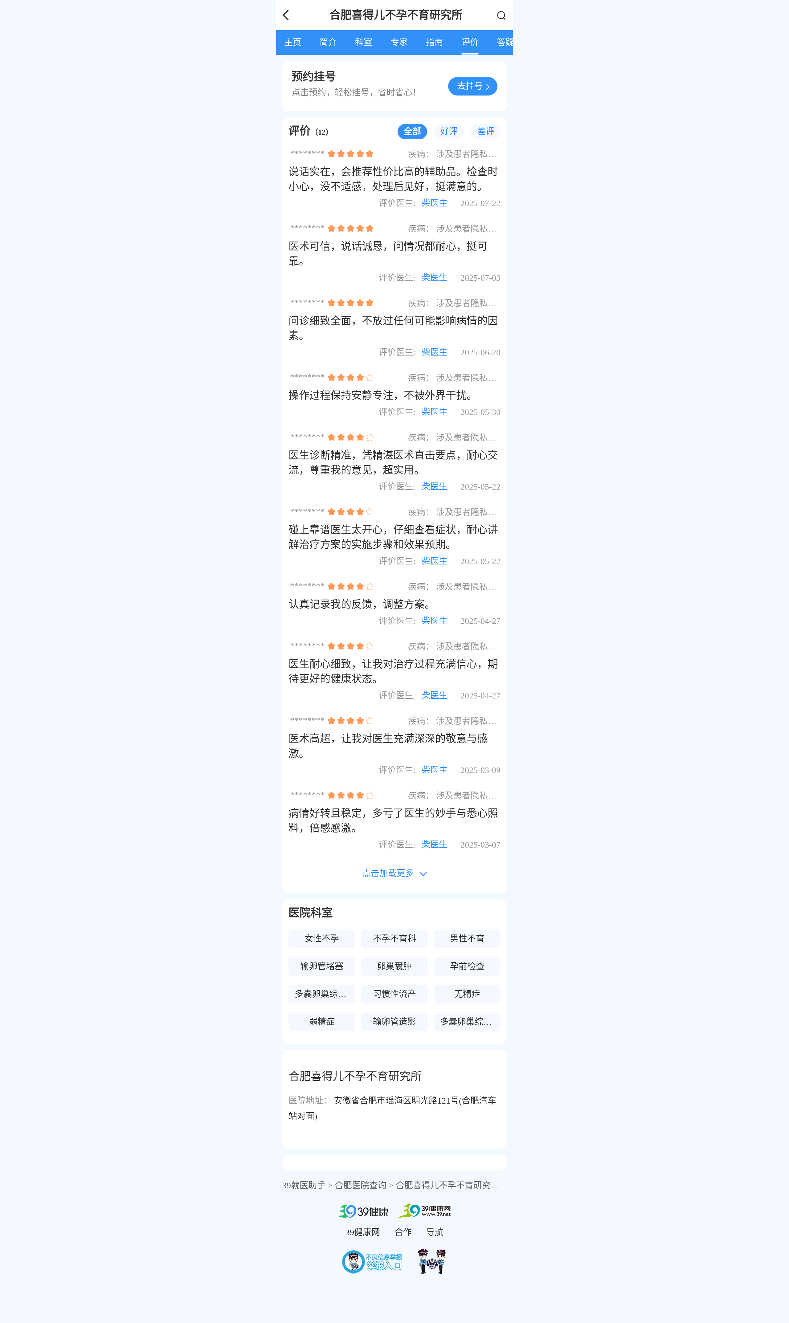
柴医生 (435, 203)
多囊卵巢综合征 (325, 994)
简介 (328, 42)
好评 (449, 131)
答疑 (505, 42)
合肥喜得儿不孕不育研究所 (447, 1185)
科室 (363, 42)
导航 (435, 1232)
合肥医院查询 (360, 1185)
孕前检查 (467, 966)
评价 (470, 42)
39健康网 (362, 1232)
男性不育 (467, 938)
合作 (403, 1232)
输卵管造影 (394, 1022)
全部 (412, 131)
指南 (434, 42)
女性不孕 (322, 938)
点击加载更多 (388, 873)
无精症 (467, 994)
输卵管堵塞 (321, 966)
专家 (399, 42)
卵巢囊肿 (394, 966)
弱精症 (322, 1022)
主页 (292, 42)
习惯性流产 (394, 994)
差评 (485, 131)
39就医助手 (303, 1185)
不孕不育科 (394, 938)
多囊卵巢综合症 (470, 1022)
